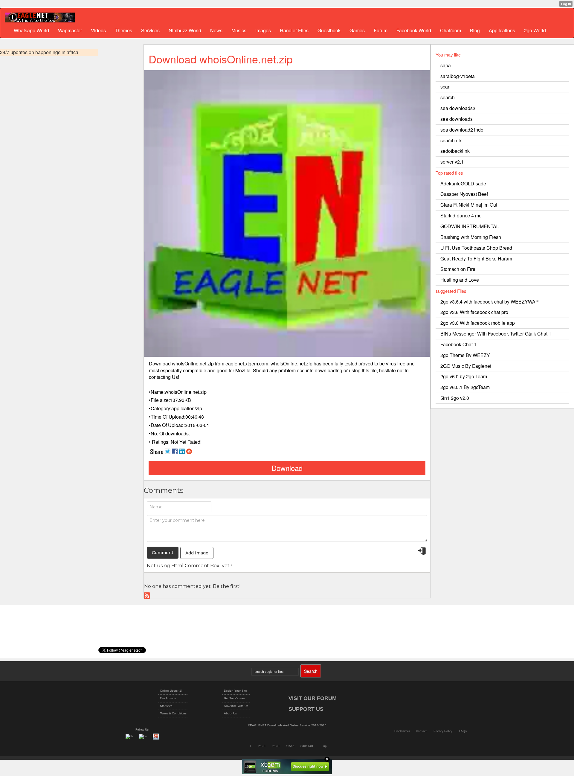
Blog (475, 30)
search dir (450, 140)
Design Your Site (235, 690)
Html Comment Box (195, 565)
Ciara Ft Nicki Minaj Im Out (468, 204)
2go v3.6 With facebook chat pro (474, 312)
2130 (261, 746)
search (447, 97)
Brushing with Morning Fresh (470, 237)
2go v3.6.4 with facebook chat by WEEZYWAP (489, 301)
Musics (238, 30)
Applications (502, 30)
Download (287, 468)
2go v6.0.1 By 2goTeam (465, 387)
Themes (123, 30)
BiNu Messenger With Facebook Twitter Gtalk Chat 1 (495, 333)
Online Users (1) (171, 690)
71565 (290, 746)
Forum (380, 30)
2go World (535, 30)
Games (357, 30)
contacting (160, 376)
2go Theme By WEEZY (465, 355)
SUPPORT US (305, 709)
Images (263, 30)
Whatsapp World (31, 30)
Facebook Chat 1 (458, 344)
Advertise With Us (236, 706)
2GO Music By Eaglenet (465, 365)
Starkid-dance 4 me (461, 215)
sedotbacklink (455, 150)
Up (325, 746)
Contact (421, 731)
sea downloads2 (457, 108)
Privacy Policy (442, 731)
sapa (445, 65)
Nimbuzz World (185, 30)
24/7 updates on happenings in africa (39, 52)
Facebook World (413, 30)
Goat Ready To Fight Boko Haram (476, 258)
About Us (230, 713)
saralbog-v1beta (457, 76)
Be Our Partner (234, 698)
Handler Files (294, 30)
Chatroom (450, 30)
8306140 (306, 746)
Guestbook (329, 30)
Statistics (166, 706)
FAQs (463, 731)
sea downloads (456, 118)
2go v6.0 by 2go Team (463, 376)
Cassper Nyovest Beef (464, 193)
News (216, 30)
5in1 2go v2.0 (454, 397)
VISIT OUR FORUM (312, 698)
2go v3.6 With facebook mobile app (477, 322)
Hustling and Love (459, 279)
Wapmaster (70, 30)
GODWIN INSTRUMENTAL (469, 226)
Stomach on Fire (457, 269)
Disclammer (402, 731)
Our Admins (168, 698)
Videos (98, 30)
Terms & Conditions (173, 713)
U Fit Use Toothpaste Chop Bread (476, 247)
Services (150, 30)
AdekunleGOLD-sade (463, 183)
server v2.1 (452, 161)
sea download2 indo (461, 129)
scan (445, 86)
